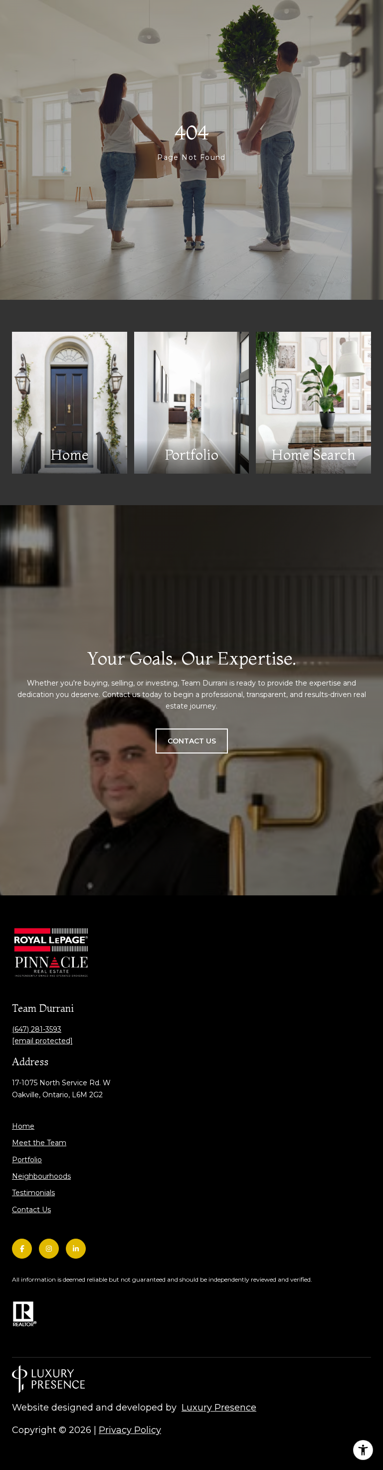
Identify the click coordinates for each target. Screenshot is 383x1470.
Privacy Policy (130, 1430)
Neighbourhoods (41, 1176)
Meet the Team (39, 1142)
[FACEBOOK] (22, 1249)
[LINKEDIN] (76, 1249)
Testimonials (33, 1192)
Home (23, 1126)
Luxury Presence (219, 1407)
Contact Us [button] (192, 740)
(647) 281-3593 (36, 1029)
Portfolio (27, 1159)
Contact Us (31, 1210)
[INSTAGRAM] (49, 1249)
